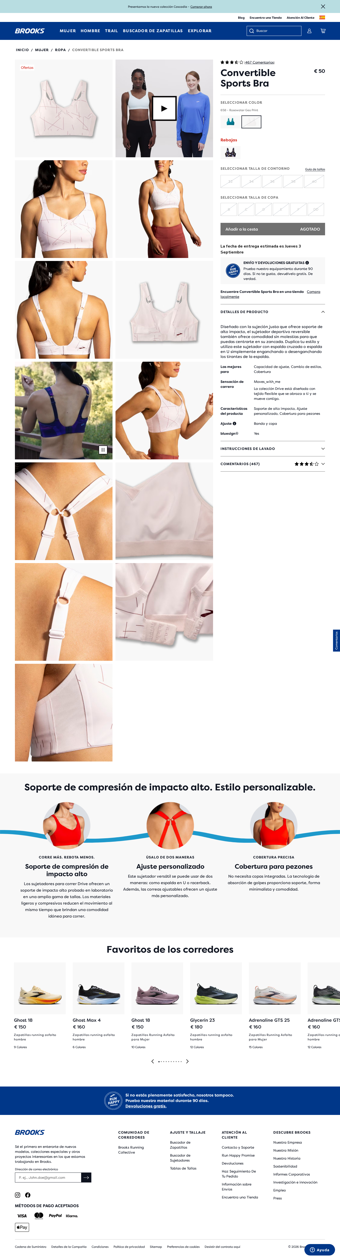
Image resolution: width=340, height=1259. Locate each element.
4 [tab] (166, 1061)
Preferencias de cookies (183, 1247)
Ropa (60, 50)
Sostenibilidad (285, 1166)
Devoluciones (232, 1163)
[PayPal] (55, 1215)
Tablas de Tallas (183, 1168)
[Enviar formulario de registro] (86, 1177)
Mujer (42, 50)
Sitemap (156, 1247)
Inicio (22, 50)
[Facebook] (27, 1195)
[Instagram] (17, 1195)
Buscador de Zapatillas (180, 1144)
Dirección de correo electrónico (36, 1169)
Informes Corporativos (291, 1174)
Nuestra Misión (285, 1150)
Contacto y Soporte (238, 1147)
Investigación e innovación (295, 1182)
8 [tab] (175, 1061)
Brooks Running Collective (131, 1149)
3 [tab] (163, 1061)
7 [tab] (173, 1061)
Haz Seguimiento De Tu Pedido (239, 1173)
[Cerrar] (323, 6)
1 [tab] (159, 1062)
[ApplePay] (22, 1227)
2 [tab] (161, 1061)
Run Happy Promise (238, 1155)
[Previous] (152, 1062)
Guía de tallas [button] (315, 169)
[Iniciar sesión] (309, 30)
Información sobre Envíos (236, 1186)
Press (277, 1198)
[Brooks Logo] (54, 1133)
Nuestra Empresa (287, 1142)
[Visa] (22, 1215)
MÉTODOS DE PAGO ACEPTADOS (47, 1205)
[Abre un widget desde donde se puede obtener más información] (319, 1250)
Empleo (279, 1190)
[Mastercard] (39, 1215)
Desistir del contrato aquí (222, 1247)
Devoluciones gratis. (146, 1106)
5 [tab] (168, 1061)
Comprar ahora (201, 6)
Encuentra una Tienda (266, 17)
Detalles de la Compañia (69, 1247)
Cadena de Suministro (30, 1247)
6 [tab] (170, 1061)
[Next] (187, 1062)
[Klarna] (72, 1215)
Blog (241, 17)
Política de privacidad (129, 1247)
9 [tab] (178, 1061)
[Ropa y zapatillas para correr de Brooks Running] (30, 30)
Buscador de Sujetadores (180, 1157)
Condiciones (100, 1247)
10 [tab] (180, 1061)
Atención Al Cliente (300, 17)
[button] (64, 108)
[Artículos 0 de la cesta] (323, 31)
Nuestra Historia (286, 1158)
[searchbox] (276, 31)
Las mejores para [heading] (231, 369)
